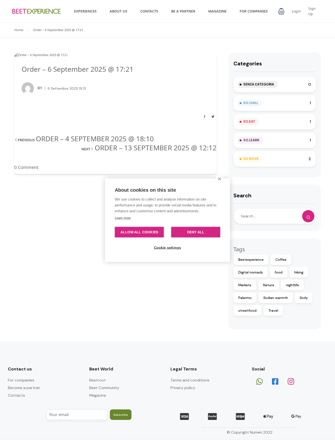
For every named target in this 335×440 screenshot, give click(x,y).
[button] (281, 11)
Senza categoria (258, 84)
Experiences (85, 11)
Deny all (196, 232)
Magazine (217, 11)
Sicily (304, 298)
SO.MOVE (251, 159)
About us (118, 11)
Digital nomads (250, 272)
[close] (219, 178)
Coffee (280, 259)
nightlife (292, 285)
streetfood (247, 310)
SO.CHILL (250, 103)
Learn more (123, 218)
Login (296, 11)
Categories (247, 63)
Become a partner (24, 387)
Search (242, 195)
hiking (298, 272)
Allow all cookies (139, 232)
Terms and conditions (189, 380)
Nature (268, 285)
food (279, 272)
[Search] (308, 216)
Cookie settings (167, 247)
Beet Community (104, 387)
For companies (254, 11)
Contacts (149, 11)
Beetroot (97, 380)
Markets (244, 285)
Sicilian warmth (275, 298)
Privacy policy (182, 387)
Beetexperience (251, 259)
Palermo (245, 298)
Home (18, 30)
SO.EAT (249, 121)
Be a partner (183, 11)
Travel (273, 310)
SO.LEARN (251, 140)
